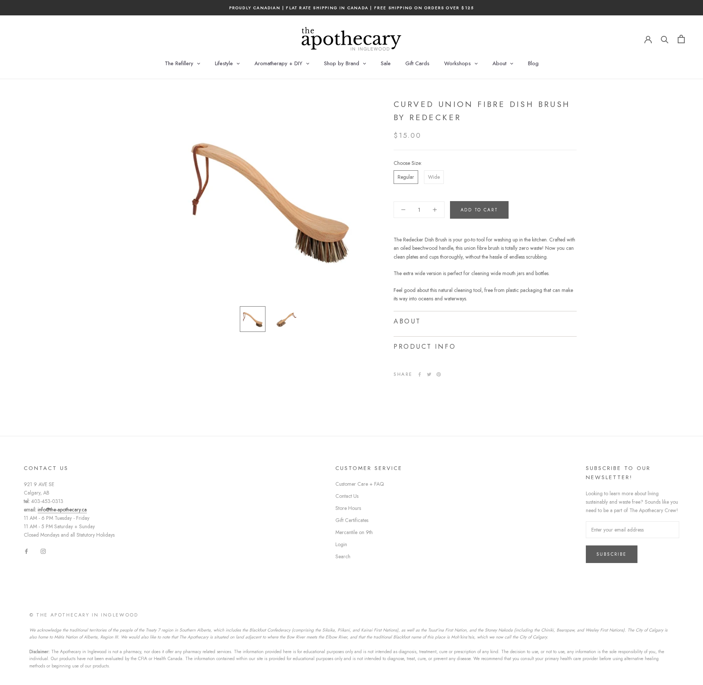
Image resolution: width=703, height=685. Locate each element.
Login (341, 544)
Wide (434, 177)
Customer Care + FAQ (359, 484)
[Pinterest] (438, 374)
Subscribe (611, 554)
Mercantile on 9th (354, 532)
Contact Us (346, 496)
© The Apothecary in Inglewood (83, 614)
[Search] (665, 39)
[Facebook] (419, 374)
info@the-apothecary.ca (62, 509)
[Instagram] (43, 551)
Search (342, 556)
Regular (406, 177)
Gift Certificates (351, 520)
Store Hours (348, 508)
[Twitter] (429, 374)
